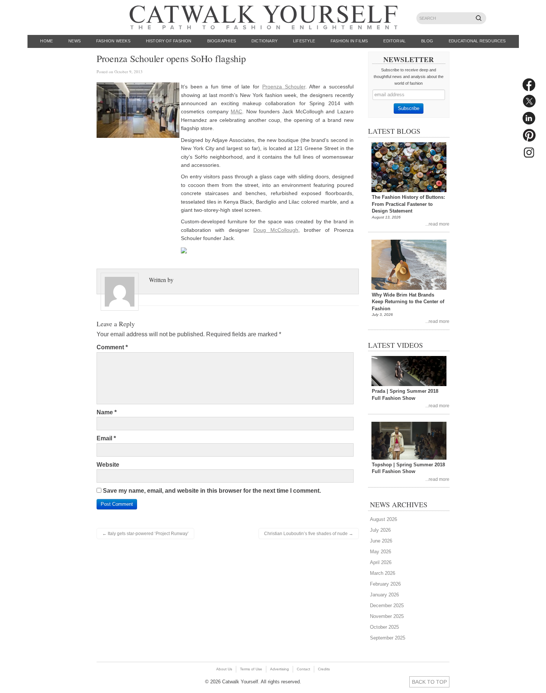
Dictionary (264, 41)
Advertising (279, 669)
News (74, 41)
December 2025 (387, 605)
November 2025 (387, 616)
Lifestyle (304, 41)
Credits (324, 669)
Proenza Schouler (283, 87)
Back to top (429, 682)
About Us (224, 669)
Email (106, 438)
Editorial (394, 41)
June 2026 (381, 541)
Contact (303, 669)
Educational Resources (477, 41)
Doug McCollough (275, 230)
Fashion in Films (349, 41)
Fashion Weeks (113, 41)
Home (46, 41)
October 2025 (384, 627)
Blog (427, 41)
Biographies (221, 41)
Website (108, 465)
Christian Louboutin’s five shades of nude (308, 533)
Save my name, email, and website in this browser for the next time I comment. (212, 491)
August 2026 (383, 519)
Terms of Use (251, 669)
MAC (236, 111)
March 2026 (382, 573)
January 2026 (384, 595)
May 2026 (380, 551)
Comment (112, 347)
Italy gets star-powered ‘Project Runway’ (145, 533)
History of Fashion (169, 41)
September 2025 (387, 638)
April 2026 (380, 562)
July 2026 (380, 530)
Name (107, 412)
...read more (437, 223)
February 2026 (385, 584)
